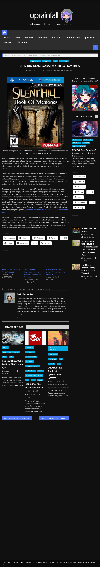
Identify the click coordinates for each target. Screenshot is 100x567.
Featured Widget (32, 366)
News (17, 37)
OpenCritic (89, 37)
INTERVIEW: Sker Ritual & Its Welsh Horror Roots (34, 387)
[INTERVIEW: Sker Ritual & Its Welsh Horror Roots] (35, 338)
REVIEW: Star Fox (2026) (88, 230)
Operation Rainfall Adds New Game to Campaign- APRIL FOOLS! (18, 418)
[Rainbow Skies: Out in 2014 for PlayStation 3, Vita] (13, 338)
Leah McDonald (89, 237)
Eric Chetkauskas (7, 374)
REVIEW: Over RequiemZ (84, 150)
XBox (40, 380)
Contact (8, 42)
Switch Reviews (79, 146)
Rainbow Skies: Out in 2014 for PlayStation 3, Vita (12, 364)
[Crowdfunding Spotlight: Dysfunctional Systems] (58, 338)
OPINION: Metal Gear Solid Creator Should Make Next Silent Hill (55, 272)
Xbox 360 (64, 61)
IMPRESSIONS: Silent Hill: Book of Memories (11, 270)
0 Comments (68, 70)
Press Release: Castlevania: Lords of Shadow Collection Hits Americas (32, 273)
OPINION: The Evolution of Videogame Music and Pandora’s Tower (55, 418)
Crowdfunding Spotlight (54, 348)
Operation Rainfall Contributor (57, 384)
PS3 (55, 61)
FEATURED (29, 361)
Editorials (56, 37)
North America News (11, 352)
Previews (42, 37)
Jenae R (92, 153)
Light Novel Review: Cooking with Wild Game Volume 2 (88, 269)
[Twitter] (17, 318)
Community (72, 37)
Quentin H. (28, 397)
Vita (11, 357)
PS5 (33, 380)
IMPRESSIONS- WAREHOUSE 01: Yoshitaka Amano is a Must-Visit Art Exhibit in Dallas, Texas (89, 248)
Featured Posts (83, 116)
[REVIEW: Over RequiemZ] (85, 129)
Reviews (29, 37)
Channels (29, 347)
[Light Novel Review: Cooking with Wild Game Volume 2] (76, 267)
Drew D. (83, 279)
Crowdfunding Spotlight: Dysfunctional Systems (55, 372)
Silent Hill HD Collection (34, 289)
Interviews (30, 371)
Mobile (51, 364)
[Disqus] (35, 453)
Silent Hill (22, 289)
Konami (12, 289)
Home (7, 37)
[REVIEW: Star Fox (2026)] (76, 230)
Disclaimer (22, 42)
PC (27, 380)
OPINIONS (46, 61)
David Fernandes (46, 70)
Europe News (31, 357)
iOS (61, 359)
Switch (86, 143)
